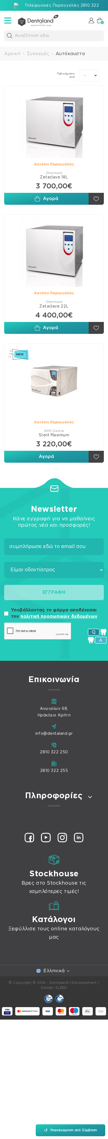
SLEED (61, 988)
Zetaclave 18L (54, 177)
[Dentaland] (38, 20)
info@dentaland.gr (54, 734)
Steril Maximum (54, 435)
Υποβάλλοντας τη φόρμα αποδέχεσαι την (54, 613)
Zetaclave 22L (53, 306)
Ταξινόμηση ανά (66, 75)
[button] (9, 36)
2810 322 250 (54, 752)
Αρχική (12, 54)
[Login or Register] (91, 20)
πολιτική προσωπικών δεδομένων (58, 616)
